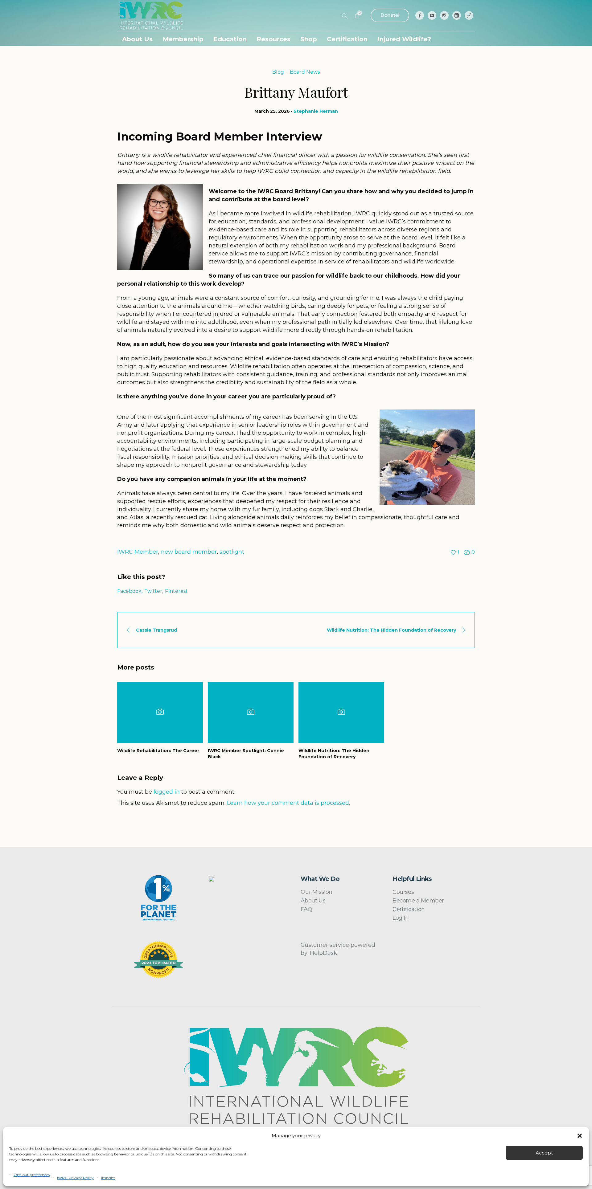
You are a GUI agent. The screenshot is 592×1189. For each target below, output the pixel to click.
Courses (403, 892)
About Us (313, 900)
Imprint (108, 1177)
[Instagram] (444, 15)
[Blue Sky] (469, 15)
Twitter (153, 591)
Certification (409, 909)
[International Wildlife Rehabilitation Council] (296, 1075)
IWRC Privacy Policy (75, 1177)
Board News (305, 72)
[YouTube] (432, 15)
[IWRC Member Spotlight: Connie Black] (251, 712)
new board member (189, 551)
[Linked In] (456, 15)
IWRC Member (137, 551)
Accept (544, 1153)
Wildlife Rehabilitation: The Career (158, 750)
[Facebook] (419, 15)
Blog (278, 72)
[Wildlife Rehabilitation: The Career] (160, 712)
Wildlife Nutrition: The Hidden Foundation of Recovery (391, 630)
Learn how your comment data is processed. (288, 803)
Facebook (129, 591)
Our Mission (316, 892)
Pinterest (176, 591)
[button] (580, 1136)
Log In (401, 917)
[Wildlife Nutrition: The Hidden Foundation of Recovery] (341, 712)
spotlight (232, 551)
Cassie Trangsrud (156, 630)
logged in (167, 791)
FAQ (306, 909)
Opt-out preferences (32, 1174)
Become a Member (418, 900)
